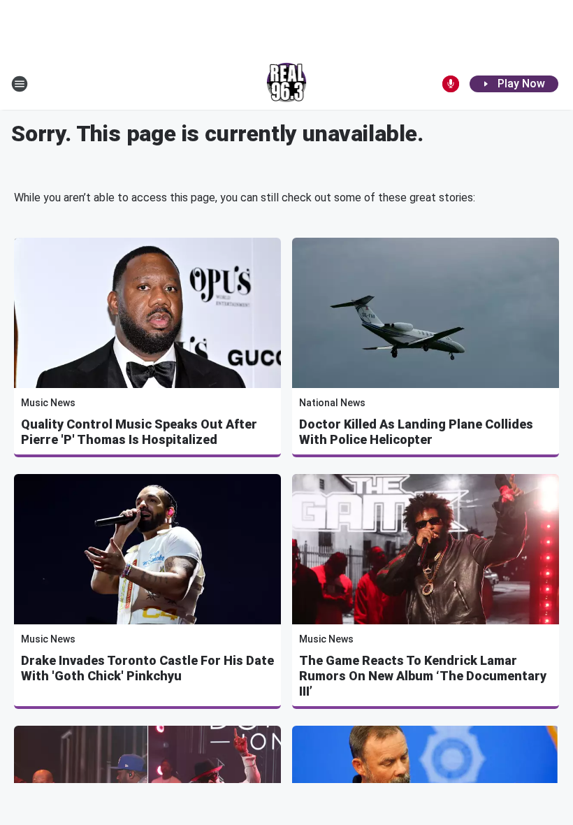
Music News (48, 402)
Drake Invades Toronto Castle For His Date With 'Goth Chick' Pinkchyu (147, 668)
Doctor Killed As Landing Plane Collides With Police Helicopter (416, 432)
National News (332, 402)
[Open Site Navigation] (19, 84)
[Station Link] (287, 84)
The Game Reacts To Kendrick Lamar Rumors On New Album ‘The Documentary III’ (422, 675)
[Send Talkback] (450, 84)
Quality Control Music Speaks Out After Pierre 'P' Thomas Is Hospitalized (139, 432)
